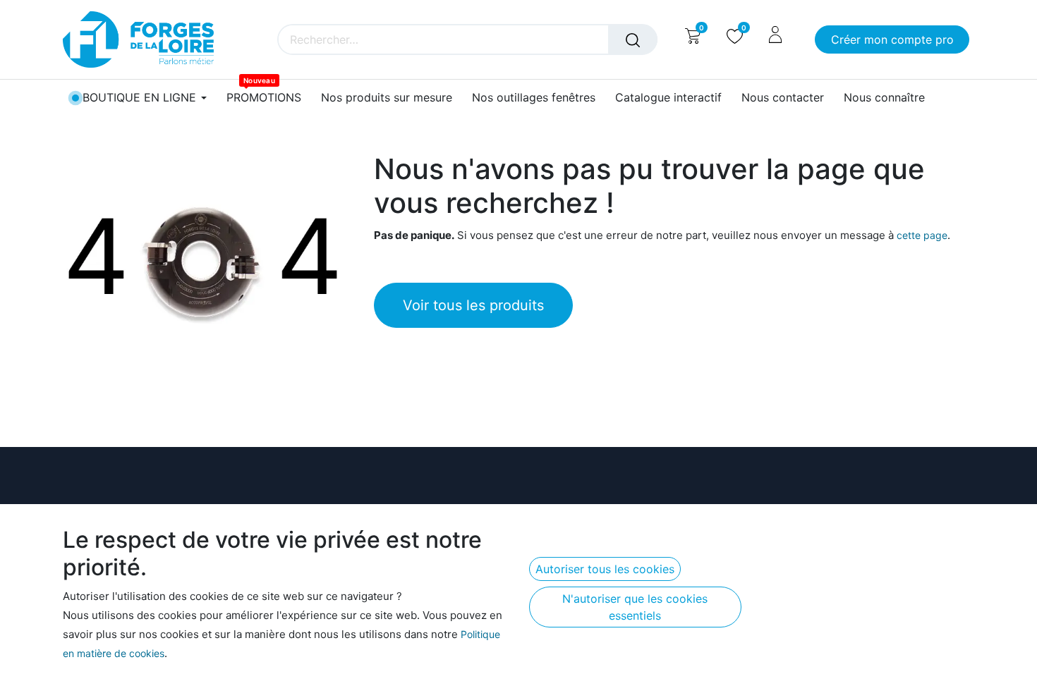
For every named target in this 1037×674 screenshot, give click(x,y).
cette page (922, 235)
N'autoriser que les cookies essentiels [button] (635, 607)
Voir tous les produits (473, 305)
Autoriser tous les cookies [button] (604, 569)
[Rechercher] (632, 39)
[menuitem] (264, 98)
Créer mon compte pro (892, 39)
